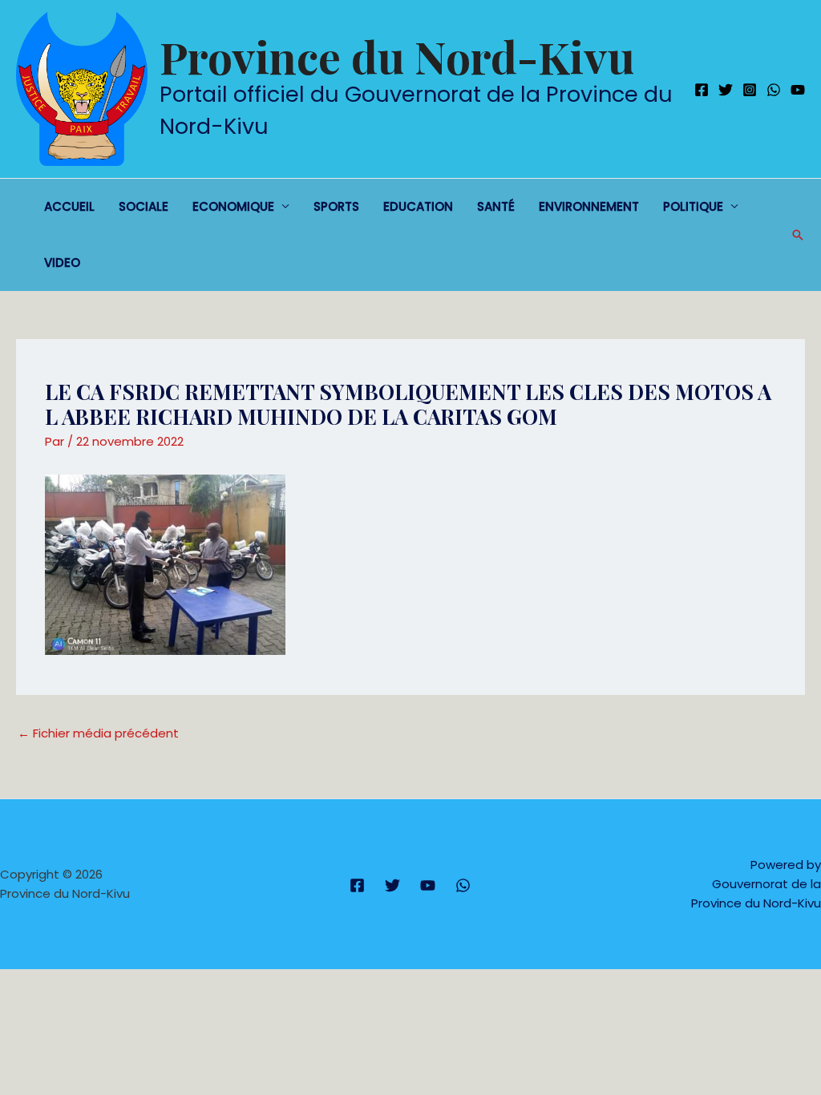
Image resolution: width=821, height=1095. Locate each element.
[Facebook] (701, 90)
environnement (589, 206)
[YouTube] (798, 90)
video (62, 262)
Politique (693, 206)
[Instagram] (749, 90)
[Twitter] (725, 90)
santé (496, 206)
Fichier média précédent (98, 733)
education (418, 206)
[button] (798, 235)
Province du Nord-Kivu (397, 56)
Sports (336, 206)
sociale (143, 206)
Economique (233, 206)
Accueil (69, 206)
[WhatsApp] (773, 90)
